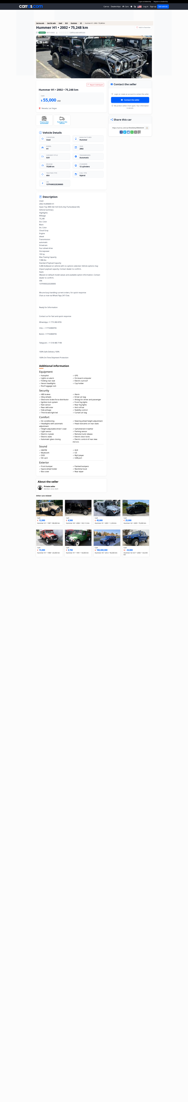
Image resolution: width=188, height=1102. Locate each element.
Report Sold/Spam (96, 85)
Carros (106, 6)
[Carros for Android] (131, 6)
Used (60, 23)
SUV (66, 23)
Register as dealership (161, 2)
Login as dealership (144, 2)
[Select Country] (139, 6)
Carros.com (40, 23)
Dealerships (116, 6)
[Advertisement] (25, 42)
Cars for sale (51, 23)
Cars (127, 6)
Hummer (74, 23)
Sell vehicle (163, 6)
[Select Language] (135, 6)
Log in (145, 6)
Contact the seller (131, 100)
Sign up (153, 6)
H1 (81, 23)
